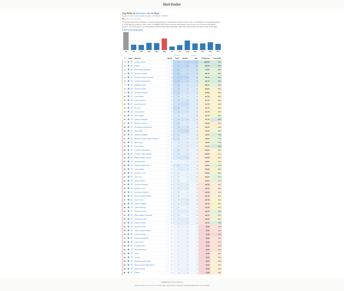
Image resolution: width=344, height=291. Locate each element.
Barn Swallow (139, 116)
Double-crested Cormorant (143, 77)
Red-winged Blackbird (142, 70)
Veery (136, 253)
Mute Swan (138, 142)
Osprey (137, 257)
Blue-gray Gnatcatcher (142, 261)
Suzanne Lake (143, 13)
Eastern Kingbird (140, 204)
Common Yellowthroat (142, 150)
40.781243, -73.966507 (160, 16)
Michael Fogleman (176, 282)
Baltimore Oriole (140, 85)
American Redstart (141, 184)
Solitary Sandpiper (141, 119)
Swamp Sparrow (140, 211)
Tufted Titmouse (140, 207)
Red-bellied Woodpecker (143, 127)
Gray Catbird (139, 96)
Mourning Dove (139, 104)
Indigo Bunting (139, 269)
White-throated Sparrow (142, 158)
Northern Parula (140, 227)
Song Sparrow (139, 112)
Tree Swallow (139, 169)
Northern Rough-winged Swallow (146, 139)
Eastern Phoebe (140, 223)
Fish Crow (138, 177)
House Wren (138, 242)
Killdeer (137, 273)
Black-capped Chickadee (143, 215)
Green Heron (139, 146)
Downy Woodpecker (141, 238)
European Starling (140, 93)
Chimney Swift (139, 161)
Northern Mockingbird (142, 81)
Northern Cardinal (140, 123)
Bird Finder (172, 4)
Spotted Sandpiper (141, 135)
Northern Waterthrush (142, 165)
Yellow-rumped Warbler (142, 230)
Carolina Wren (139, 246)
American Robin (140, 89)
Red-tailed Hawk (140, 250)
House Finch (139, 200)
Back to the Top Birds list (133, 30)
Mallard (137, 66)
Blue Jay (137, 108)
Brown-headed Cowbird (142, 196)
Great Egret (138, 131)
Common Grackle (140, 73)
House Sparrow (140, 100)
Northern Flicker (140, 234)
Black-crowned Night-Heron (144, 265)
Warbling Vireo (139, 188)
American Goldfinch (141, 192)
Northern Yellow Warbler (143, 154)
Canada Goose (139, 62)
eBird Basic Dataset (150, 285)
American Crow (139, 173)
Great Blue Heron (140, 219)
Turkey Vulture (139, 181)
